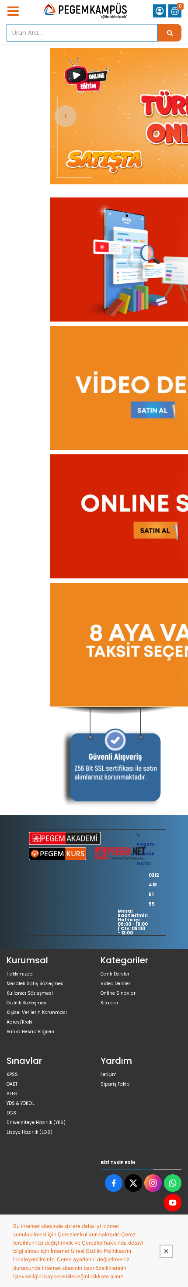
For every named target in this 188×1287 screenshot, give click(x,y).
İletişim (109, 1074)
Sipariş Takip (115, 1084)
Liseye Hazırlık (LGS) (29, 1132)
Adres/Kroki (19, 1022)
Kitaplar (109, 1003)
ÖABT (12, 1084)
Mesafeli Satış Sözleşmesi (36, 983)
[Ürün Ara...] (169, 33)
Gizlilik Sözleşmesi (27, 1003)
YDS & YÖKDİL (21, 1103)
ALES (12, 1093)
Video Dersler (115, 983)
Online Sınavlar (118, 993)
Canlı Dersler (115, 974)
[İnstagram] (153, 1183)
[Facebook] (113, 1183)
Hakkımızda (20, 974)
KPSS (12, 1074)
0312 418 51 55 (154, 889)
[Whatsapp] (172, 1183)
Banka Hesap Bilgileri (30, 1031)
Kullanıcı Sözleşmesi (30, 993)
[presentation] (66, 116)
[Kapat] (166, 1251)
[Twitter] (133, 1183)
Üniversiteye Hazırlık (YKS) (36, 1122)
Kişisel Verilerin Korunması (37, 1012)
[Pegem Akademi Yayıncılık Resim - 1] (114, 761)
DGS (11, 1113)
